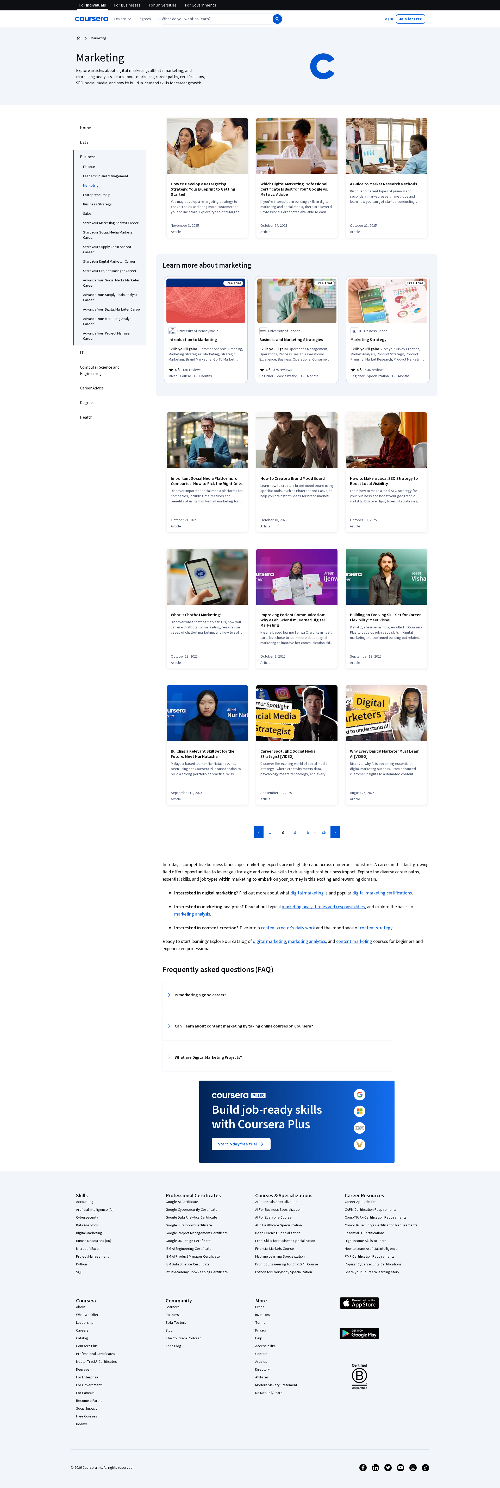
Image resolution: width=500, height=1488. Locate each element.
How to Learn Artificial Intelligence (371, 1248)
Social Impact (86, 1408)
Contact (261, 1354)
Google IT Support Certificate (189, 1225)
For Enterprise (87, 1377)
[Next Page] (335, 832)
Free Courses (86, 1416)
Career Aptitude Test (361, 1202)
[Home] (78, 38)
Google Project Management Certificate (197, 1233)
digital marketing (306, 893)
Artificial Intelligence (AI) (95, 1209)
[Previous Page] (259, 832)
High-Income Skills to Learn (365, 1241)
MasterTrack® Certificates (96, 1361)
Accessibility (265, 1346)
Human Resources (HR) (93, 1241)
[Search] (277, 19)
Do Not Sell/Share (269, 1393)
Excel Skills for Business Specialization (285, 1241)
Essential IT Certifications (365, 1233)
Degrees (83, 1369)
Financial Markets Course (274, 1248)
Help (258, 1338)
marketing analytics (307, 941)
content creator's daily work (288, 928)
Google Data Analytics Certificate (191, 1217)
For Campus (85, 1393)
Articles (261, 1361)
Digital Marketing (89, 1233)
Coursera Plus (87, 1346)
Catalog (82, 1338)
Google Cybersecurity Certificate (191, 1209)
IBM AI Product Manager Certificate (193, 1256)
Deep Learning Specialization (277, 1233)
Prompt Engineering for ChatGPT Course (286, 1264)
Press (259, 1307)
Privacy (261, 1330)
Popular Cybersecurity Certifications (373, 1264)
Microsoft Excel (87, 1248)
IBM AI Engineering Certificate (188, 1248)
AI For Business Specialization (278, 1209)
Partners (172, 1314)
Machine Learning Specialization (280, 1256)
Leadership (84, 1322)
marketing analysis (192, 914)
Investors (262, 1314)
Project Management (92, 1256)
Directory (262, 1369)
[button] (144, 19)
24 (324, 832)
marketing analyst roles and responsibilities (323, 907)
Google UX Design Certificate (188, 1241)
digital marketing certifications (382, 893)
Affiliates (262, 1377)
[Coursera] (91, 19)
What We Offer (87, 1314)
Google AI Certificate (182, 1202)
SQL (79, 1272)
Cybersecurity (87, 1217)
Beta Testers (176, 1322)
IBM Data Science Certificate (188, 1264)
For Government (89, 1385)
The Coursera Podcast (183, 1338)
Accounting (84, 1202)
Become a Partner (90, 1400)
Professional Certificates (95, 1354)
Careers (82, 1330)
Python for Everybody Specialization (283, 1272)
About (80, 1307)
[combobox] (210, 19)
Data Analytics (87, 1225)
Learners (172, 1307)
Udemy (81, 1424)
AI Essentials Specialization (276, 1202)
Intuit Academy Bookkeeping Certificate (197, 1272)
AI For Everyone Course (273, 1217)
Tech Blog (173, 1346)
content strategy (376, 928)
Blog (169, 1330)
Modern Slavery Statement (276, 1385)
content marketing (354, 941)
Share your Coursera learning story (372, 1272)
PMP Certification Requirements (370, 1256)
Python (81, 1264)
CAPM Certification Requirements (371, 1209)
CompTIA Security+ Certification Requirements (381, 1225)
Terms (260, 1322)
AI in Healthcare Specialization (278, 1225)
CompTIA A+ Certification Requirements (376, 1217)
